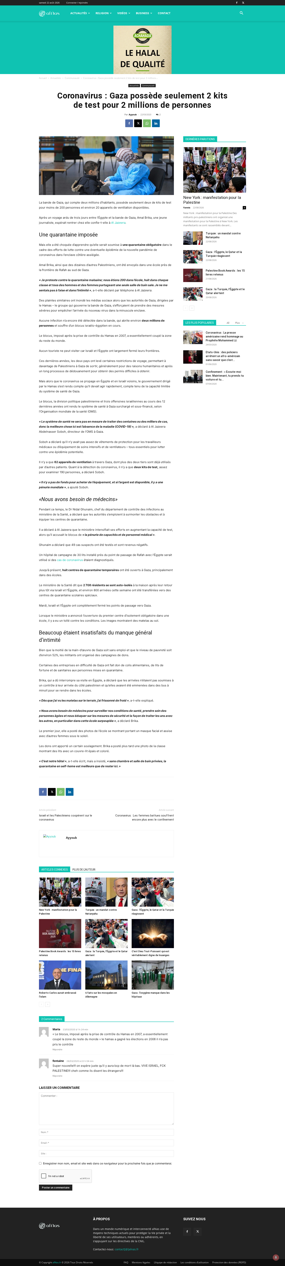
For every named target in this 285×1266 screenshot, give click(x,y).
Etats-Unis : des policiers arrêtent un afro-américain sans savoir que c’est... (223, 356)
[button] (241, 13)
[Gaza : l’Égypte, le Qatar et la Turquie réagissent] (153, 892)
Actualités (78, 13)
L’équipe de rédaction (165, 1262)
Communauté (72, 78)
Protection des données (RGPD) (229, 1262)
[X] (243, 2)
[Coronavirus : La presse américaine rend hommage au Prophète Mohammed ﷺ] (193, 337)
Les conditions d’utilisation (194, 1262)
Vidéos (122, 13)
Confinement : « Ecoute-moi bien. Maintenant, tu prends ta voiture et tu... (225, 375)
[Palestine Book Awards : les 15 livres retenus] (60, 933)
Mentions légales (141, 1262)
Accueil (43, 78)
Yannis (186, 207)
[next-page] (47, 1004)
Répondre (57, 1049)
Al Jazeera (118, 222)
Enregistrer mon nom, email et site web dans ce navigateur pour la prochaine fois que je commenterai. (107, 1163)
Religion (102, 13)
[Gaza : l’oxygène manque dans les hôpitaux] (153, 975)
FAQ (126, 1262)
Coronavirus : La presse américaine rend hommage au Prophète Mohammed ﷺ (224, 336)
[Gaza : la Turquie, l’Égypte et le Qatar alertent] (106, 933)
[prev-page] (41, 1004)
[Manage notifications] (276, 1257)
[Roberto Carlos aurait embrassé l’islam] (60, 975)
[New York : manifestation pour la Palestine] (60, 892)
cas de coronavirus (70, 560)
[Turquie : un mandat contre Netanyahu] (106, 892)
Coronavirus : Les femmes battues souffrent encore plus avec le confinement (144, 817)
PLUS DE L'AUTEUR (84, 869)
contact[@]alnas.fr (127, 1249)
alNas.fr (57, 1262)
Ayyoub (133, 114)
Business (142, 13)
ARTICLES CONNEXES (54, 869)
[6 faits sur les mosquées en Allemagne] (106, 975)
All (228, 322)
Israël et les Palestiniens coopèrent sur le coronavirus (65, 817)
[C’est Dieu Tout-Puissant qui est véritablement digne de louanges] (153, 933)
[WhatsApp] (147, 123)
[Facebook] (237, 2)
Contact (164, 13)
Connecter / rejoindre (77, 2)
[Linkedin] (156, 123)
